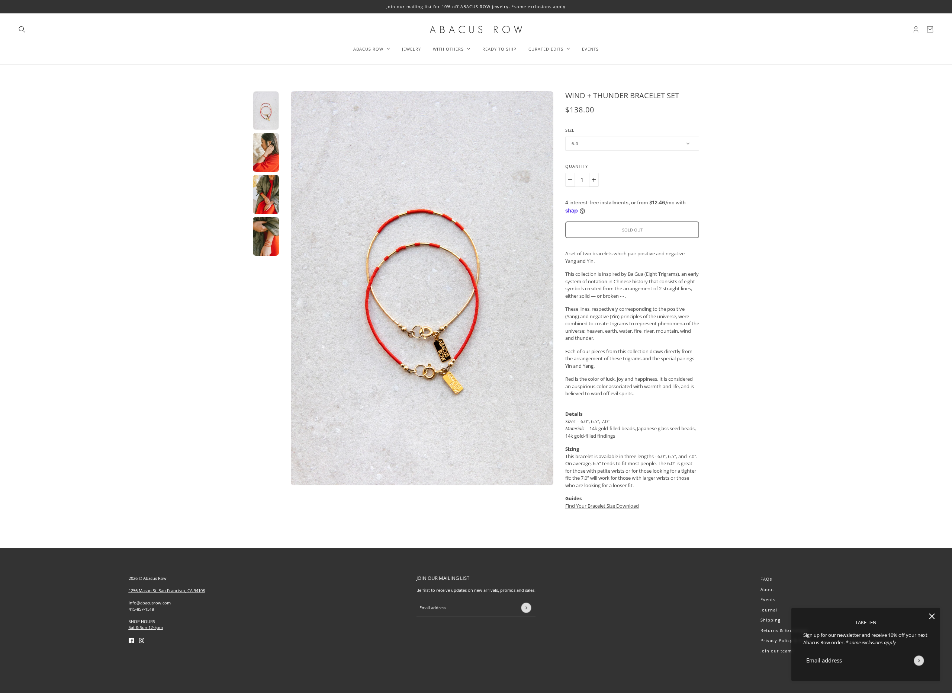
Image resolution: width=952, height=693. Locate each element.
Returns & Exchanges (784, 630)
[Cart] (930, 29)
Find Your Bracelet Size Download (602, 505)
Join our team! (776, 651)
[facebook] (131, 640)
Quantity (576, 166)
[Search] (22, 29)
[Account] (916, 29)
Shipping (770, 620)
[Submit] (919, 660)
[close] (932, 616)
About (767, 589)
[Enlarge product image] (422, 288)
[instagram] (141, 640)
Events (767, 599)
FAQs (766, 579)
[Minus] (570, 180)
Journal (768, 610)
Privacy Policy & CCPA (785, 640)
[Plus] (594, 180)
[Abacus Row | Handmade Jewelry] (476, 29)
